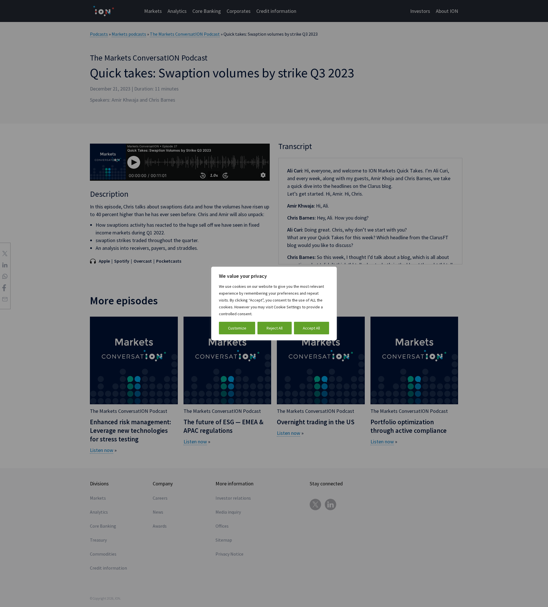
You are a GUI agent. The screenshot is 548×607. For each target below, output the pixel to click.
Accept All (311, 328)
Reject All (275, 328)
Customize (237, 328)
